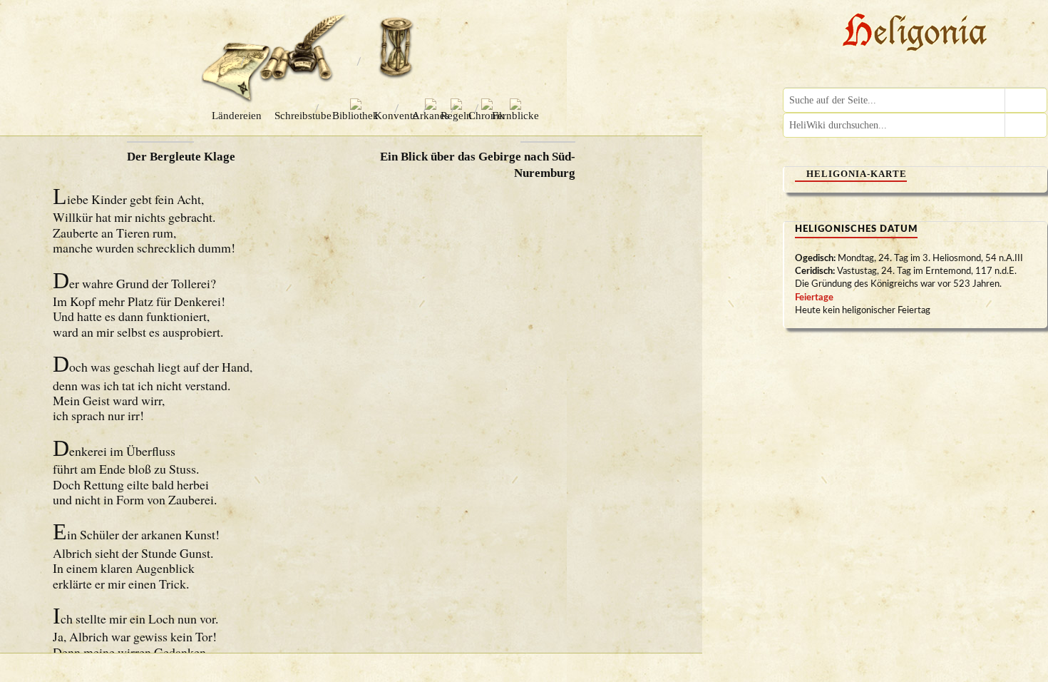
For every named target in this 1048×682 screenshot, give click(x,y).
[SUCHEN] (1026, 100)
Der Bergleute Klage (181, 156)
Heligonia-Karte (856, 173)
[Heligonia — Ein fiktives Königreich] (915, 34)
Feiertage (814, 297)
